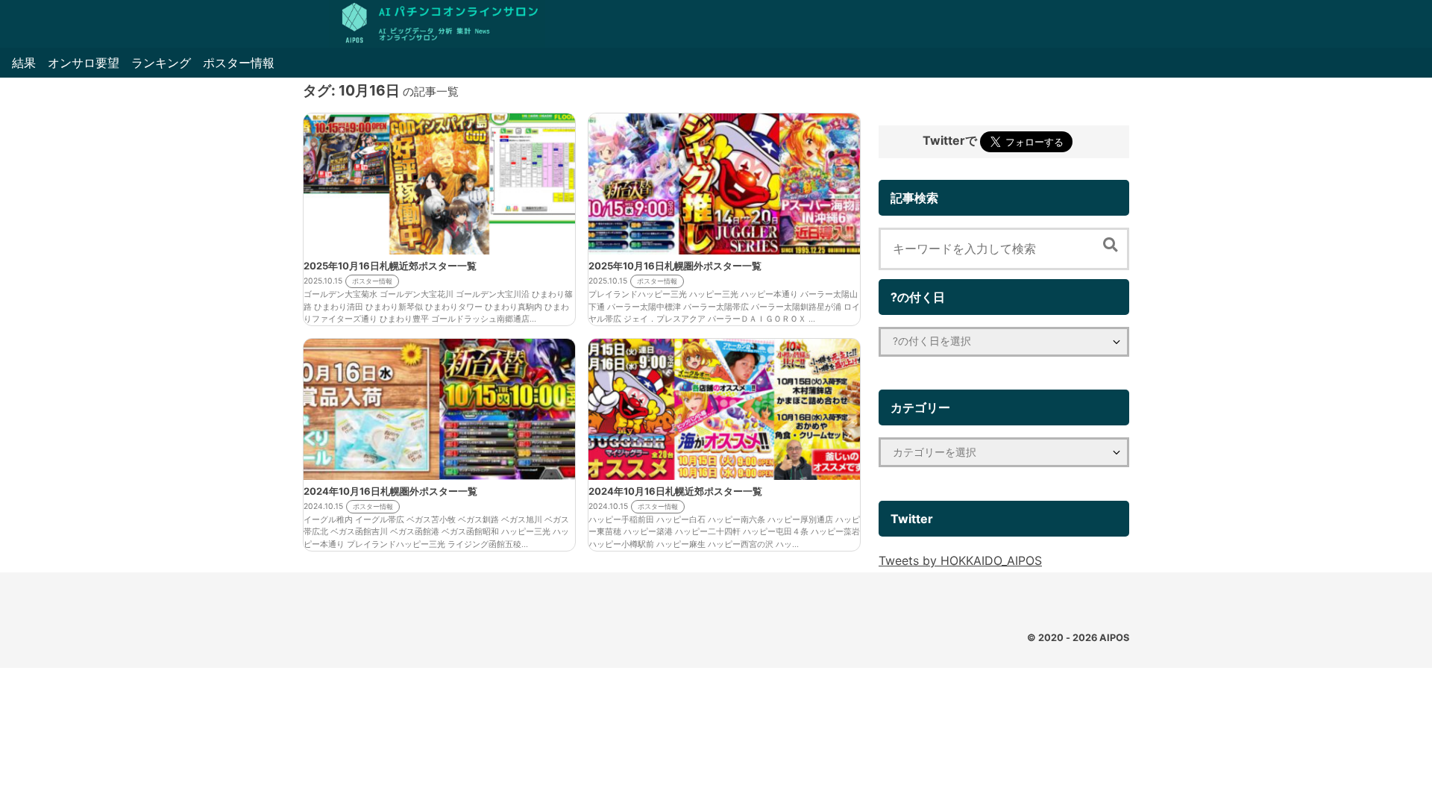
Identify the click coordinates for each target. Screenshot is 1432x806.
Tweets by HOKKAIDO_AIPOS (960, 560)
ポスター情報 (238, 62)
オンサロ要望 (83, 62)
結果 (24, 62)
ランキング (161, 62)
